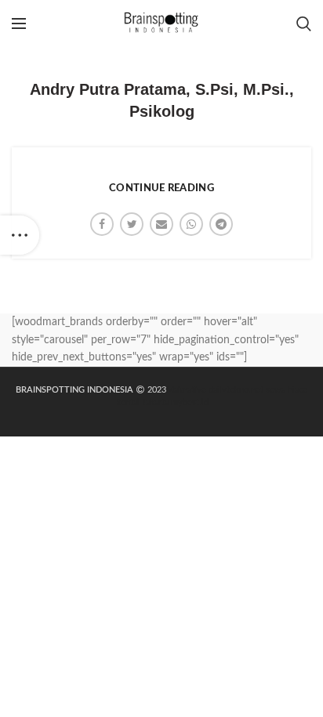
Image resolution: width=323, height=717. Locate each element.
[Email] (161, 224)
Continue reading (161, 188)
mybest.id (190, 402)
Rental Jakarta (142, 402)
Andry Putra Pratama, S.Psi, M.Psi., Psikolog (162, 100)
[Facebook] (102, 224)
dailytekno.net (236, 390)
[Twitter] (131, 224)
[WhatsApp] (191, 224)
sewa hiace (286, 390)
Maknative (186, 390)
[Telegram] (221, 224)
